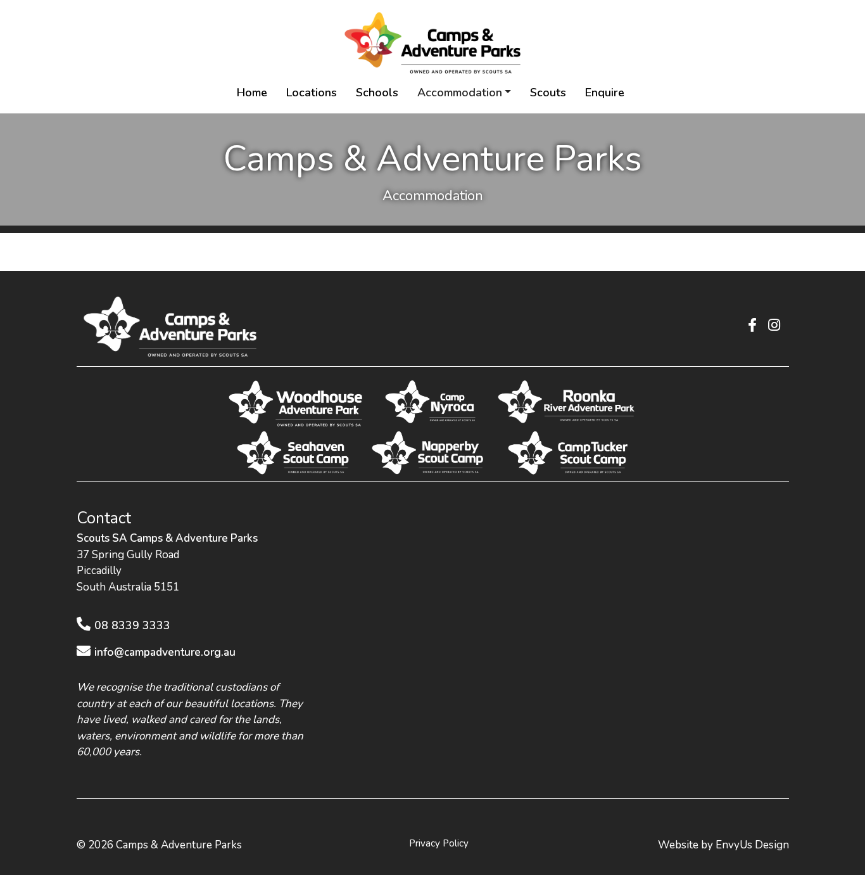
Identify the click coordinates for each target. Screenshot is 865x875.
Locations (311, 92)
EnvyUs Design (752, 845)
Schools (377, 92)
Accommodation (459, 92)
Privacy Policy (439, 843)
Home (252, 92)
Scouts (548, 92)
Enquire (604, 92)
